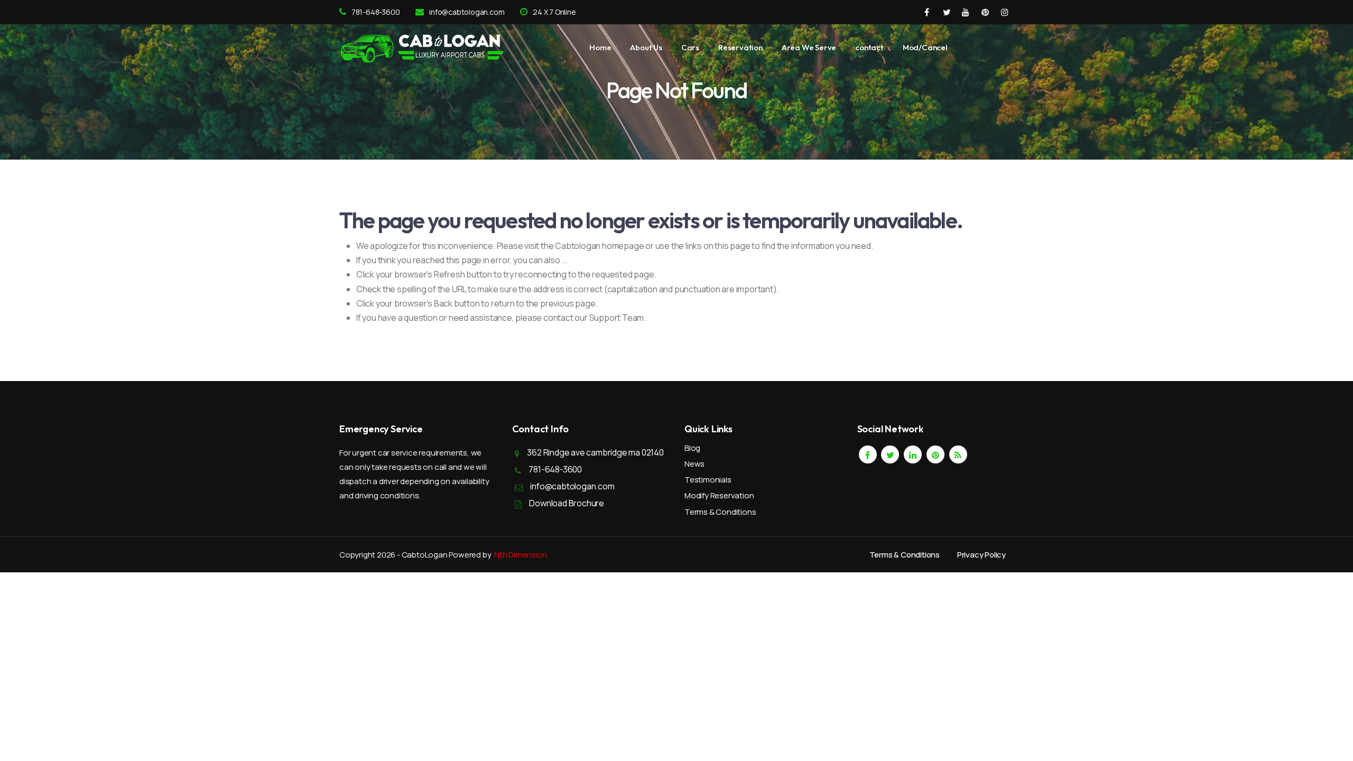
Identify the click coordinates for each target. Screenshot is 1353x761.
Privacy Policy (981, 554)
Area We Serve (809, 47)
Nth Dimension (520, 554)
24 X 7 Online (554, 12)
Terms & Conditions (720, 511)
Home (600, 47)
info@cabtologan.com (466, 12)
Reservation (740, 47)
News (694, 463)
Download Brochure (566, 503)
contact (869, 47)
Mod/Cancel (925, 47)
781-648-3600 (375, 12)
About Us (646, 47)
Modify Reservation (719, 495)
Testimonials (707, 479)
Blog (692, 447)
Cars (690, 47)
